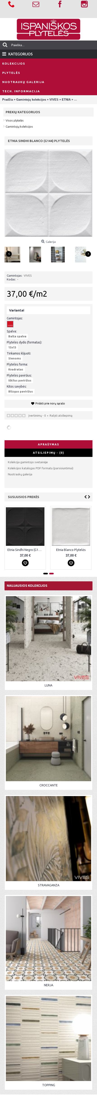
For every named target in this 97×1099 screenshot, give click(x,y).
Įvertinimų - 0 (37, 415)
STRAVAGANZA (48, 885)
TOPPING (48, 1085)
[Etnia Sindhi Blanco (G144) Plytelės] (14, 252)
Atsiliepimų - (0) (48, 452)
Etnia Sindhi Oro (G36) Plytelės (25, 550)
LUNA (48, 685)
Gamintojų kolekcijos (19, 126)
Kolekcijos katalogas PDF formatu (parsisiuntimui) (40, 468)
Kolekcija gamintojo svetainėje (28, 462)
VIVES (28, 275)
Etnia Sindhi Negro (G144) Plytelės (71, 550)
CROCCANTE (48, 785)
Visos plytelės (15, 120)
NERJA (48, 985)
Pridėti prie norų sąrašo (50, 403)
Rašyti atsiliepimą (61, 415)
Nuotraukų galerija (20, 474)
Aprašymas (48, 444)
